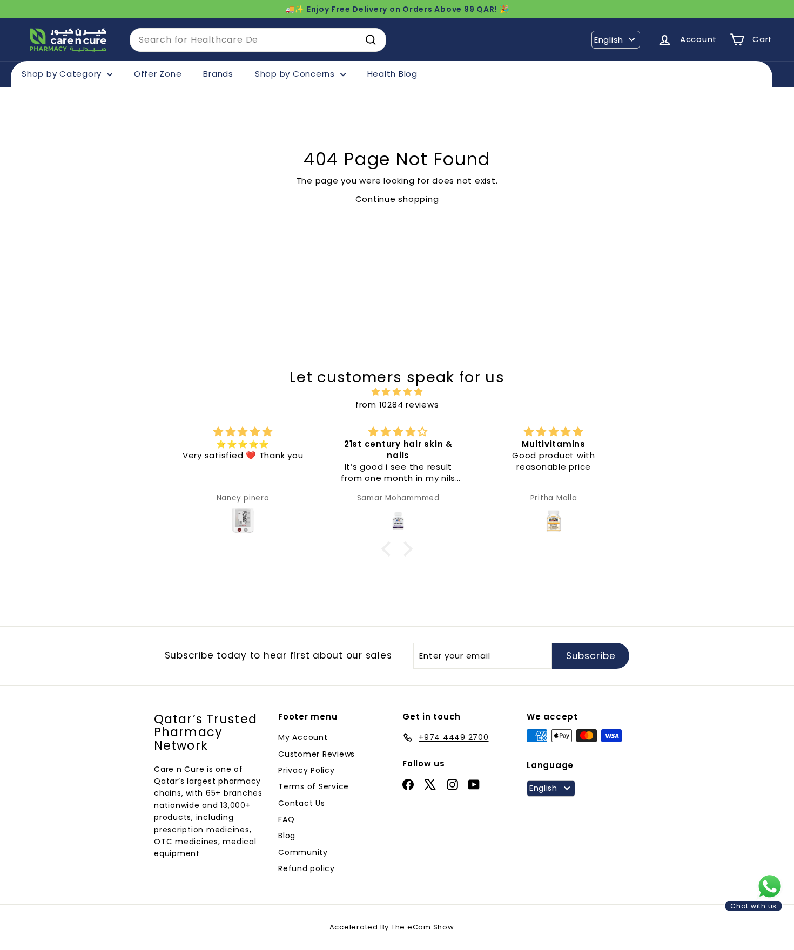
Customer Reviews (316, 754)
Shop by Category (63, 73)
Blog (286, 835)
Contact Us (301, 803)
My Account (303, 737)
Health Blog (392, 73)
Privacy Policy (306, 770)
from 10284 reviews (397, 404)
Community (303, 852)
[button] (388, 548)
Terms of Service (313, 786)
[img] (397, 391)
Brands (218, 73)
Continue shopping (397, 199)
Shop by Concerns (296, 73)
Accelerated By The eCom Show (391, 927)
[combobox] (258, 40)
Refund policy (306, 868)
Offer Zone (158, 73)
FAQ (286, 819)
